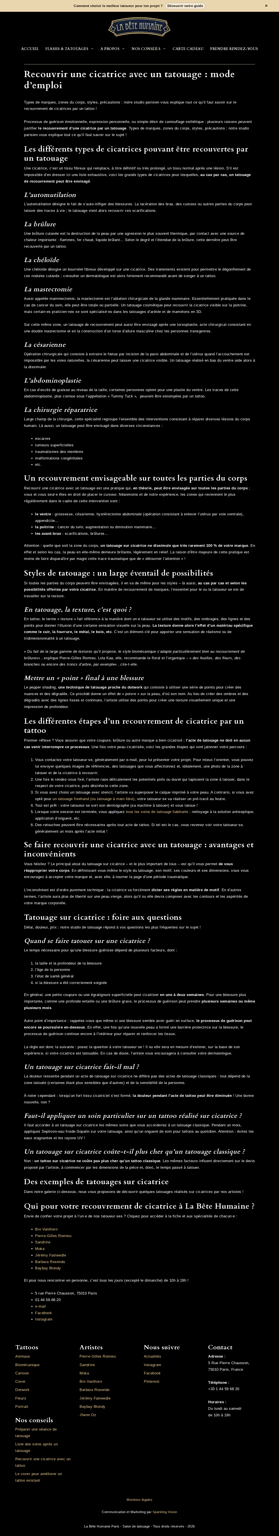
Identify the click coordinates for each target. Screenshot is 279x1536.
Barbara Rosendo (50, 1262)
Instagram (44, 1319)
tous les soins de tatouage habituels (157, 812)
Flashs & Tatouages (66, 49)
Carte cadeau (188, 49)
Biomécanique (27, 1365)
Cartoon (22, 1373)
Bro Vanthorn (46, 1229)
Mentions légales (139, 1499)
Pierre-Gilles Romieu (53, 1236)
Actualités (152, 1356)
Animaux (22, 1356)
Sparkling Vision (165, 1512)
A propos (109, 49)
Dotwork (22, 1390)
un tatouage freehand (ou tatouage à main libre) (94, 799)
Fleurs (20, 1398)
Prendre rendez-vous (234, 49)
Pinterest (152, 1381)
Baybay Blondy (48, 1268)
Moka (39, 1249)
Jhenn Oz (88, 1415)
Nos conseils (146, 49)
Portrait (21, 1407)
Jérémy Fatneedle (50, 1255)
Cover (20, 1381)
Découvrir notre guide (185, 6)
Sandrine (42, 1242)
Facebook (43, 1313)
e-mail (40, 1306)
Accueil (30, 49)
